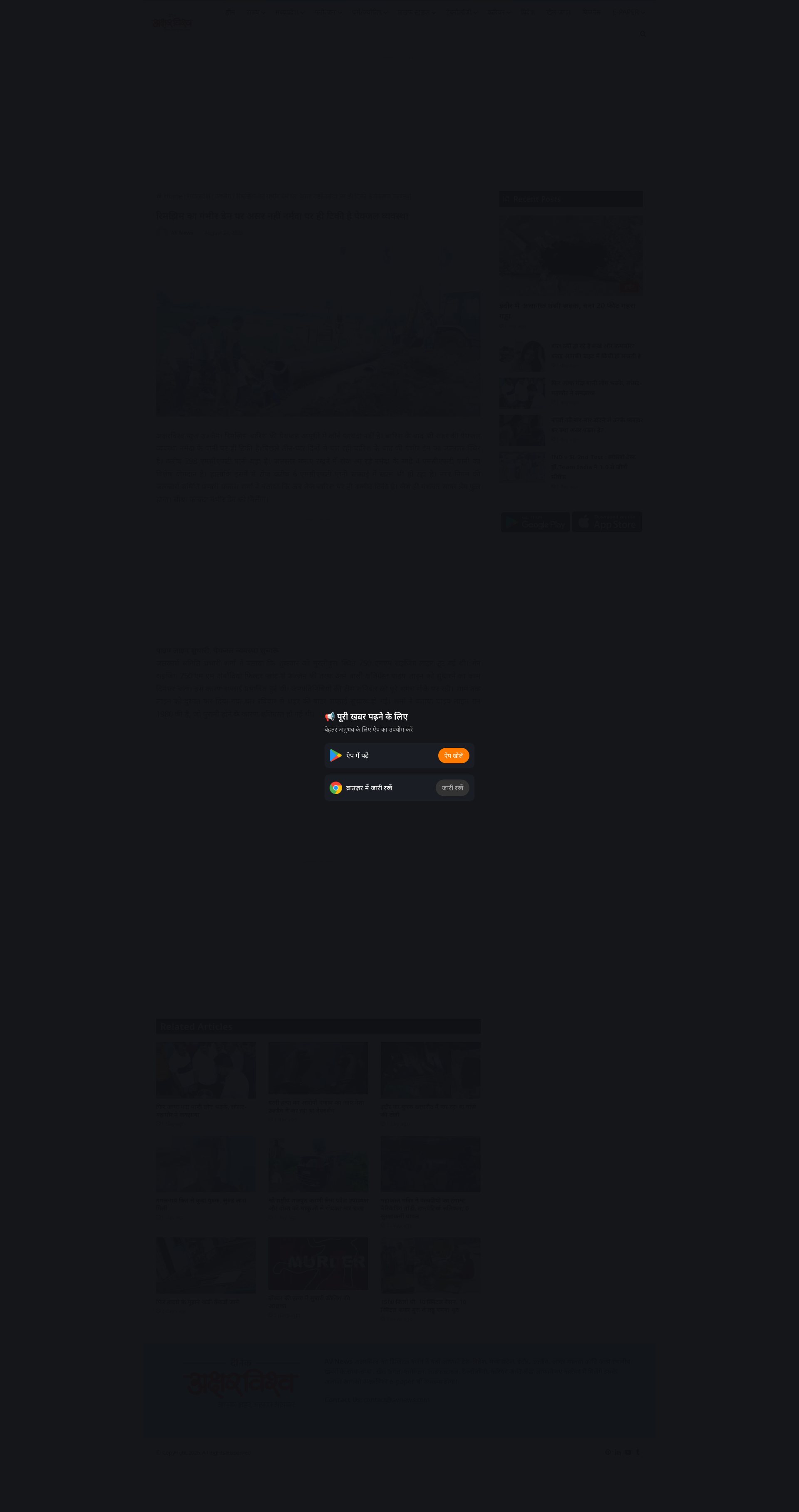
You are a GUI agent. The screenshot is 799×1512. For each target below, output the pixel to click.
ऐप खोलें (453, 756)
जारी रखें (452, 787)
